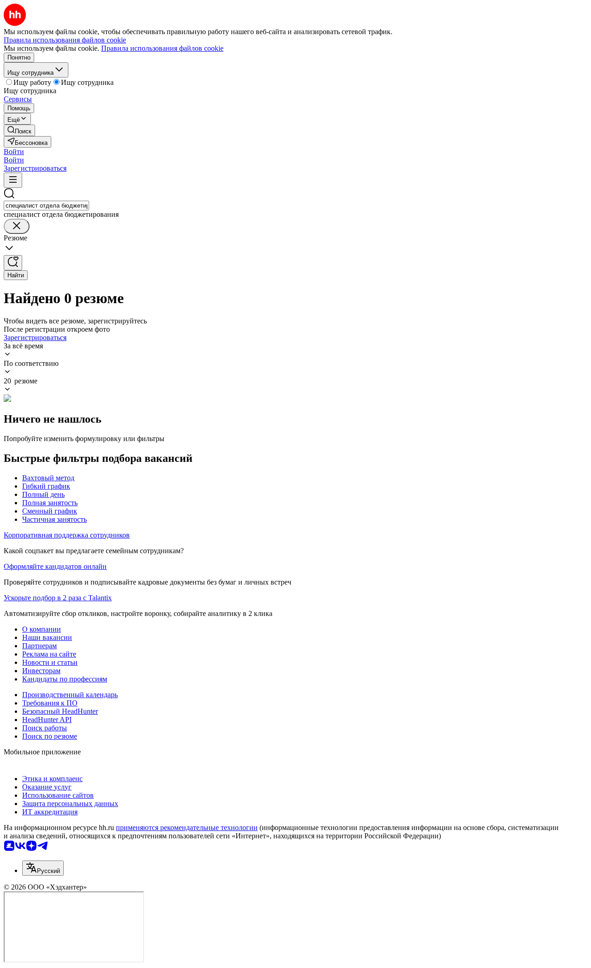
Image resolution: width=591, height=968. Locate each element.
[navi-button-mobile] (13, 180)
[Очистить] (17, 226)
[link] (19, 130)
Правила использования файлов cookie (162, 48)
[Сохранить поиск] (13, 262)
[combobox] (46, 205)
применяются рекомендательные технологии (187, 827)
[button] (14, 151)
